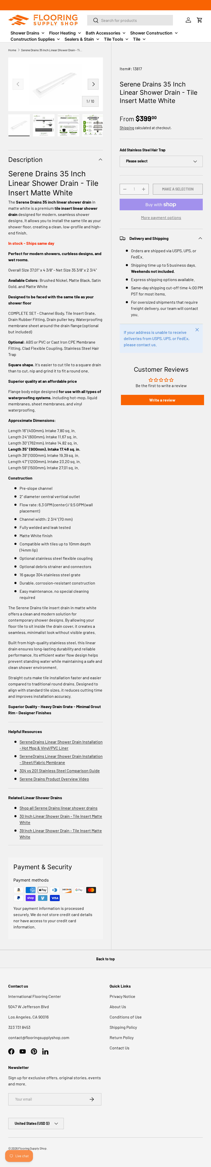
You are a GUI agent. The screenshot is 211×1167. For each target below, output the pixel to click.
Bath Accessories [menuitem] (103, 33)
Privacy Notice (122, 996)
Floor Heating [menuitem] (62, 33)
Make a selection (178, 189)
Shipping (127, 128)
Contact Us (119, 1047)
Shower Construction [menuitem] (151, 33)
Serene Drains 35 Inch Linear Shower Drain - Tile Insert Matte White (52, 50)
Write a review (162, 399)
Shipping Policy (123, 1027)
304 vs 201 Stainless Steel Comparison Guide (60, 770)
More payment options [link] (161, 217)
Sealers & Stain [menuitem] (79, 39)
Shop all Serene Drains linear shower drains (59, 807)
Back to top (105, 959)
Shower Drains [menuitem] (25, 33)
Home (12, 50)
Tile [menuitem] (136, 39)
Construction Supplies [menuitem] (33, 39)
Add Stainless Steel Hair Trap (142, 150)
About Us (118, 1006)
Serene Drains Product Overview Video (54, 778)
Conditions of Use (126, 1016)
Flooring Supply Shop (32, 1148)
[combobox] (130, 20)
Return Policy (122, 1037)
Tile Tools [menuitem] (113, 39)
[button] (199, 20)
